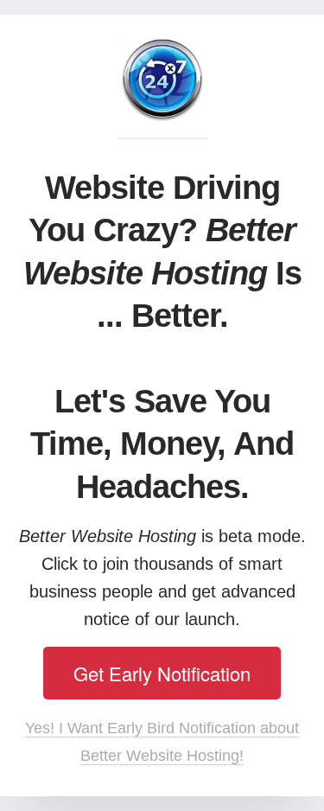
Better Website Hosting (162, 80)
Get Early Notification (162, 673)
